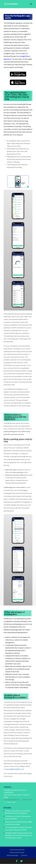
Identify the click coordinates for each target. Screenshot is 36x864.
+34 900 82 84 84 (26, 800)
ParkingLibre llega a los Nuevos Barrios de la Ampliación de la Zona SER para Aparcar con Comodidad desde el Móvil (18, 835)
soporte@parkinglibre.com (14, 769)
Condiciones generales (16, 849)
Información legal (12, 855)
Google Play (24, 56)
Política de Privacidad (17, 852)
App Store (7, 59)
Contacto (24, 855)
